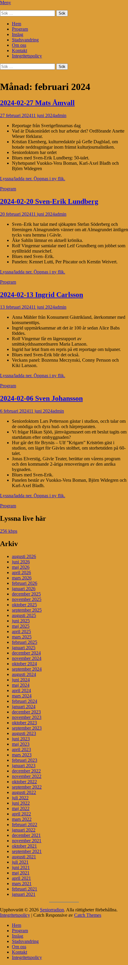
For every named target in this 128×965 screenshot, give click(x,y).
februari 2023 (24, 760)
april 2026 (21, 572)
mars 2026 (22, 577)
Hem (16, 23)
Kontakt (19, 50)
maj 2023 (20, 744)
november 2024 (26, 658)
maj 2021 (20, 872)
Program (20, 29)
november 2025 (26, 599)
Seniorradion (52, 909)
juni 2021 (21, 867)
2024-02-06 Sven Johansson (41, 398)
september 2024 (27, 669)
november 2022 (26, 776)
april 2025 (21, 631)
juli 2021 (20, 862)
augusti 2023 (24, 733)
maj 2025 (20, 626)
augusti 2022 (24, 792)
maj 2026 (20, 567)
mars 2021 (22, 883)
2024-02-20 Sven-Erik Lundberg (49, 201)
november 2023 (26, 717)
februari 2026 (24, 583)
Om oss (19, 45)
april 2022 (21, 813)
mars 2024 (22, 695)
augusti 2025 (24, 615)
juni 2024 (21, 679)
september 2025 (27, 610)
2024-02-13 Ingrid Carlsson (41, 295)
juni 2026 (21, 561)
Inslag (17, 34)
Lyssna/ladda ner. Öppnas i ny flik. (32, 178)
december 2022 (26, 770)
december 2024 (26, 652)
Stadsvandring (25, 39)
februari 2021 (24, 888)
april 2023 (21, 749)
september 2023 (27, 728)
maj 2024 (20, 685)
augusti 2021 (24, 856)
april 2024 (21, 690)
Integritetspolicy (27, 55)
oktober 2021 (24, 846)
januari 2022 (23, 829)
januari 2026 (23, 588)
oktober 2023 (24, 722)
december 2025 (26, 593)
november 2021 (26, 840)
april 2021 (21, 878)
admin (60, 115)
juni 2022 (21, 803)
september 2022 (27, 787)
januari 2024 (23, 706)
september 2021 (27, 851)
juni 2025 (21, 620)
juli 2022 (20, 797)
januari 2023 (23, 765)
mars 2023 (22, 754)
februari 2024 (24, 701)
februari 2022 (24, 824)
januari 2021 (23, 894)
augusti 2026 (24, 556)
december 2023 (26, 711)
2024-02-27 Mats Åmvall (37, 103)
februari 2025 (24, 642)
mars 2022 (22, 819)
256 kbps (8, 531)
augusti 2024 (24, 674)
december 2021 (26, 835)
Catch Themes (87, 915)
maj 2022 (20, 808)
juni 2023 (21, 738)
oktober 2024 (24, 663)
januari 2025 (23, 647)
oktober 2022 (24, 781)
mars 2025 (22, 636)
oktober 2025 (24, 604)
